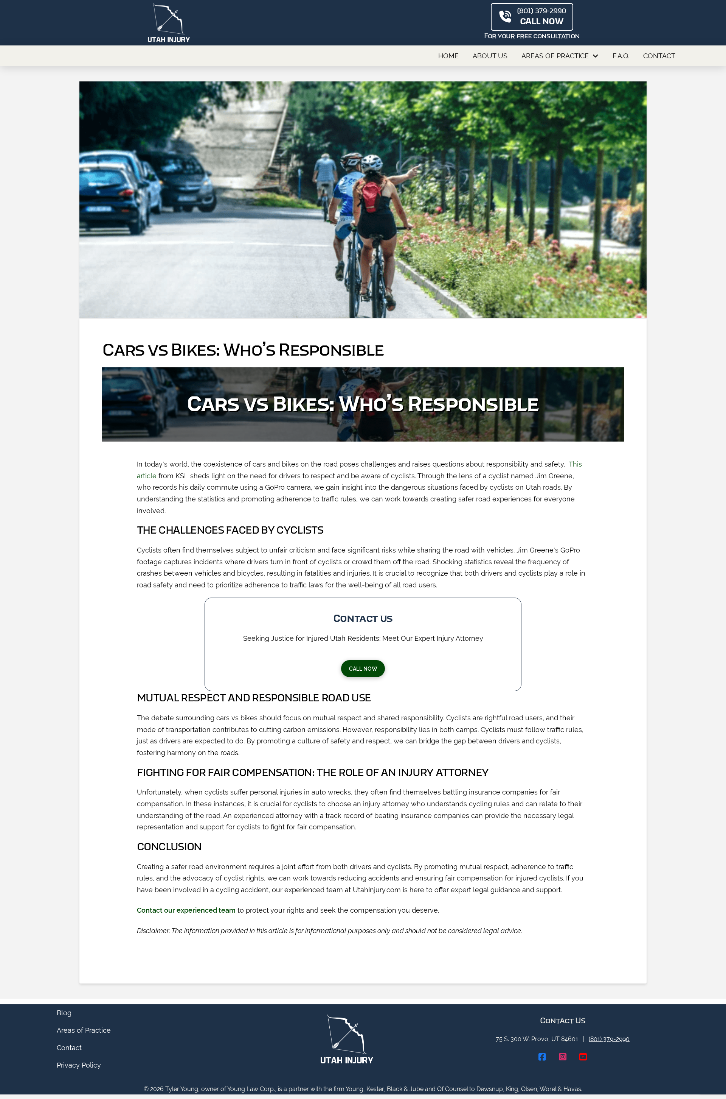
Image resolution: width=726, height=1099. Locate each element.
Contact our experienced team (186, 910)
